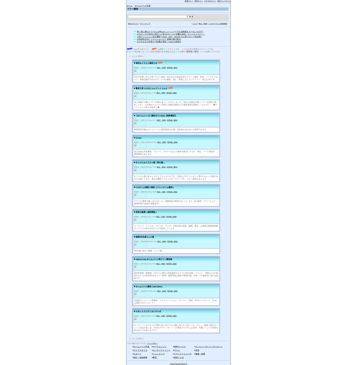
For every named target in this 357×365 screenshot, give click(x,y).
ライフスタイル (140, 350)
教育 (155, 357)
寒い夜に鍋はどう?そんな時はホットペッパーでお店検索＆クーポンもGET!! (170, 32)
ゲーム (177, 350)
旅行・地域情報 (140, 357)
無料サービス (180, 347)
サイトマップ (145, 24)
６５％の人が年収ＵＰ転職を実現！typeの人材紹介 (159, 42)
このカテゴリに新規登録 (218, 24)
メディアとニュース (183, 354)
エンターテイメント (161, 350)
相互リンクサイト (224, 1)
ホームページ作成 (142, 6)
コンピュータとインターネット (209, 347)
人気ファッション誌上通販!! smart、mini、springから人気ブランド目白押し (169, 37)
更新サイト (199, 1)
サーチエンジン (160, 347)
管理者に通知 (172, 68)
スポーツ (137, 354)
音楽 (197, 350)
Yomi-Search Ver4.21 (178, 364)
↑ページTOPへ (152, 344)
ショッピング (159, 354)
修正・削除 (203, 24)
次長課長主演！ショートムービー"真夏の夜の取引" (159, 39)
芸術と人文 (179, 357)
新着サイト (189, 1)
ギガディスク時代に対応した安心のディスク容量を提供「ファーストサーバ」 (171, 34)
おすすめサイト (210, 1)
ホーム (129, 6)
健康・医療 (200, 354)
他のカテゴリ (133, 24)
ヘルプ (194, 24)
